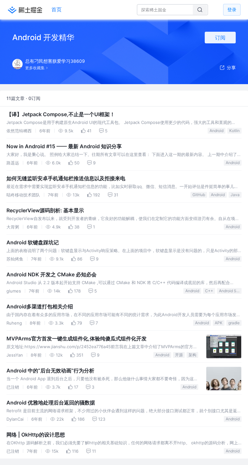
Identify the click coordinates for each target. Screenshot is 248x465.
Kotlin (234, 130)
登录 (231, 9)
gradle (234, 322)
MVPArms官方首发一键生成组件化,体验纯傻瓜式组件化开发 (76, 338)
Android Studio (230, 290)
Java (235, 194)
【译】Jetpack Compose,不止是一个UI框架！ (60, 114)
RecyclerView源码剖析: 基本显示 (45, 210)
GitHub (198, 194)
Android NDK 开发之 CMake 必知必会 (51, 274)
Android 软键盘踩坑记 (32, 242)
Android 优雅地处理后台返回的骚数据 (50, 402)
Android (216, 130)
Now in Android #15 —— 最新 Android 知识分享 (64, 146)
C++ (209, 290)
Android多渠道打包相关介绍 (39, 306)
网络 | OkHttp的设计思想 (35, 434)
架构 (192, 354)
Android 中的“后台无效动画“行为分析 (50, 370)
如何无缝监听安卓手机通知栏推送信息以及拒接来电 (65, 178)
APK (218, 322)
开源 (179, 354)
